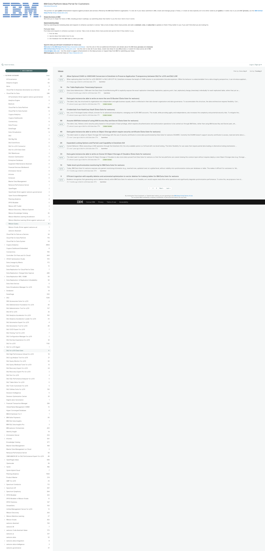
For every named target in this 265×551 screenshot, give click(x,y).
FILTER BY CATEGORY (12, 75)
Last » (168, 188)
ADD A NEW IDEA (27, 71)
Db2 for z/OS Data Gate (85, 82)
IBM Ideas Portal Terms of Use (183, 195)
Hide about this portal (50, 6)
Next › (161, 188)
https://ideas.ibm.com (60, 13)
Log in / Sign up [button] (255, 64)
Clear (48, 75)
